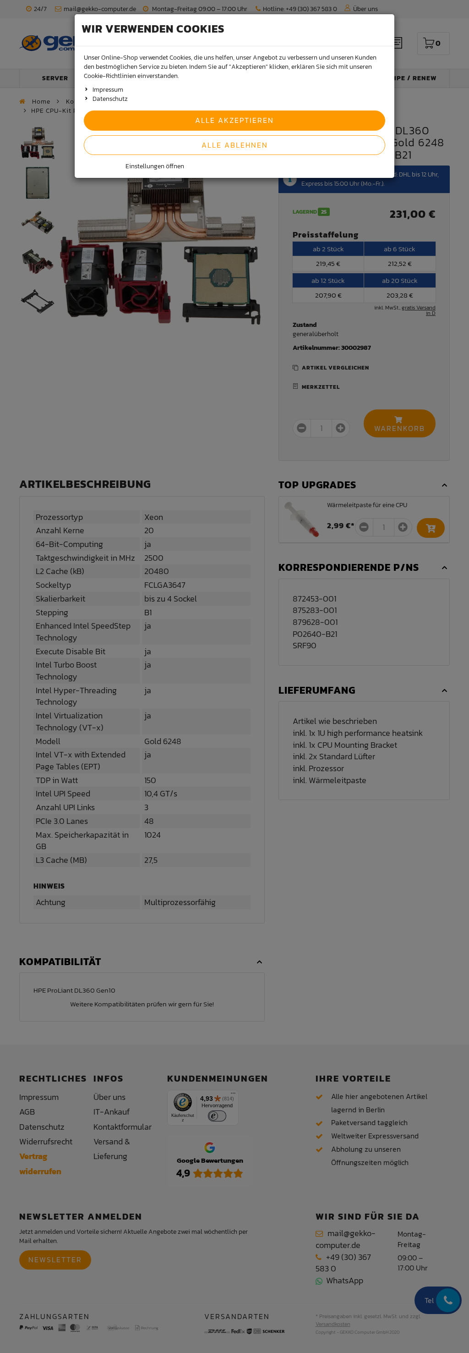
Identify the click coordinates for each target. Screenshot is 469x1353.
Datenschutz (110, 99)
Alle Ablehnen (235, 144)
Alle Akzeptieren (234, 120)
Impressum (108, 89)
